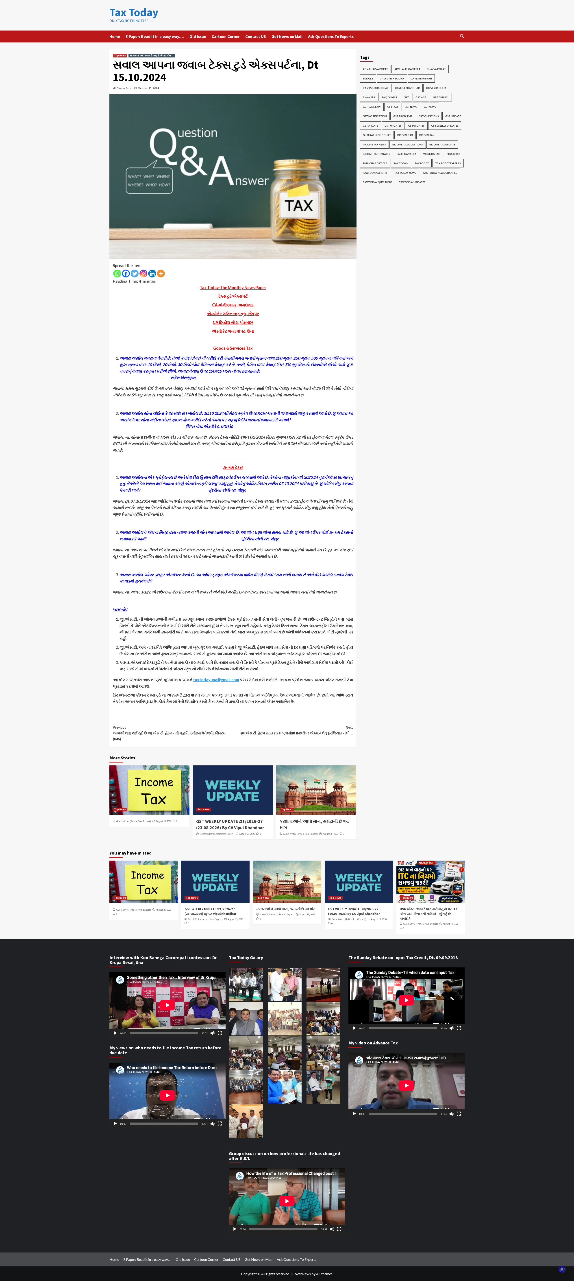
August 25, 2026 (163, 821)
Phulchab (453, 153)
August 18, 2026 (330, 833)
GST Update (453, 116)
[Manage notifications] (561, 1269)
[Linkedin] (152, 273)
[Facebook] (126, 273)
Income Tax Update (442, 144)
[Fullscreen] (219, 1033)
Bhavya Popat (125, 88)
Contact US (255, 36)
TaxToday (422, 163)
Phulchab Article (375, 163)
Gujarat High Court (377, 135)
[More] (161, 273)
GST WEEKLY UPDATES (444, 125)
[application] (167, 1005)
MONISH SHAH (431, 153)
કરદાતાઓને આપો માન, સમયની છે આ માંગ (285, 909)
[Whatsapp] (117, 273)
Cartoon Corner (226, 36)
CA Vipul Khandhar (376, 87)
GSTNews (430, 106)
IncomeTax (426, 135)
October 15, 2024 (148, 88)
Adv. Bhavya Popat (375, 69)
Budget (368, 78)
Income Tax (405, 135)
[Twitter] (135, 273)
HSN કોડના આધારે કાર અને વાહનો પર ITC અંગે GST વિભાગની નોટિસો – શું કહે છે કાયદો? (429, 914)
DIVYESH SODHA (436, 87)
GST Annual (441, 97)
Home (114, 36)
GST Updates (393, 125)
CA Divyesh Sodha (392, 78)
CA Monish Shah (421, 78)
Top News (120, 55)
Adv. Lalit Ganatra (407, 69)
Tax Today (133, 12)
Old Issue (197, 36)
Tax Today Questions (377, 182)
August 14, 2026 (450, 923)
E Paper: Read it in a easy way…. (155, 36)
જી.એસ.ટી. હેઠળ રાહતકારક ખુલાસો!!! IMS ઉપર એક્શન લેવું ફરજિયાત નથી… (296, 730)
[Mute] (212, 1033)
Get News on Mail (287, 36)
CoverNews (301, 1274)
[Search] (462, 36)
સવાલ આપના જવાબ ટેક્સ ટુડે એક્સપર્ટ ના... (152, 55)
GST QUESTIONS (429, 116)
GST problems (402, 116)
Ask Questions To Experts (331, 36)
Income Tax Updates (376, 153)
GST (406, 97)
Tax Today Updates (412, 182)
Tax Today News (405, 172)
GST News (410, 106)
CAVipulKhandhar (407, 87)
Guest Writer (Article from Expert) (133, 821)
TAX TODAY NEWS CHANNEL (440, 172)
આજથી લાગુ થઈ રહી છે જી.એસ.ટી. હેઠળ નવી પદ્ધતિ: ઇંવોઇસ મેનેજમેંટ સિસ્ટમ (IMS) (169, 733)
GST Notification (375, 116)
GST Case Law (372, 106)
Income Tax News (374, 144)
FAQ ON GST (389, 97)
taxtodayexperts (375, 172)
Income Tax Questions (407, 144)
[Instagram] (143, 273)
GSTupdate (370, 125)
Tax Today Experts (448, 163)
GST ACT (420, 97)
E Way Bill (369, 97)
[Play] (115, 1033)
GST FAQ (392, 106)
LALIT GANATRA (406, 153)
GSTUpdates (416, 125)
